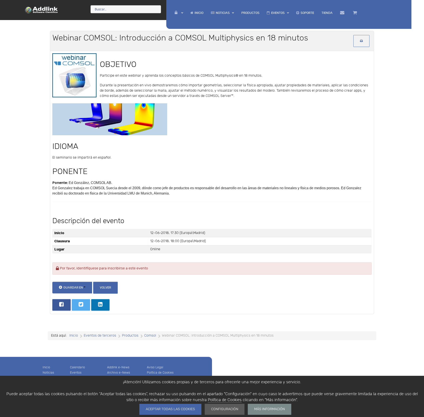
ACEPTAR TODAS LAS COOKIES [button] (170, 409)
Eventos (75, 372)
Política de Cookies (225, 400)
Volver (105, 287)
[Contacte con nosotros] (343, 13)
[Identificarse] (179, 13)
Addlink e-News (118, 367)
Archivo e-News (118, 372)
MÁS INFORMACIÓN (269, 409)
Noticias (48, 372)
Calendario (77, 367)
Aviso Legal (155, 367)
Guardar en (73, 287)
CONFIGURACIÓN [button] (224, 409)
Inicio (46, 367)
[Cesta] (356, 13)
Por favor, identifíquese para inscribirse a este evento (103, 268)
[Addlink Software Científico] (41, 9)
